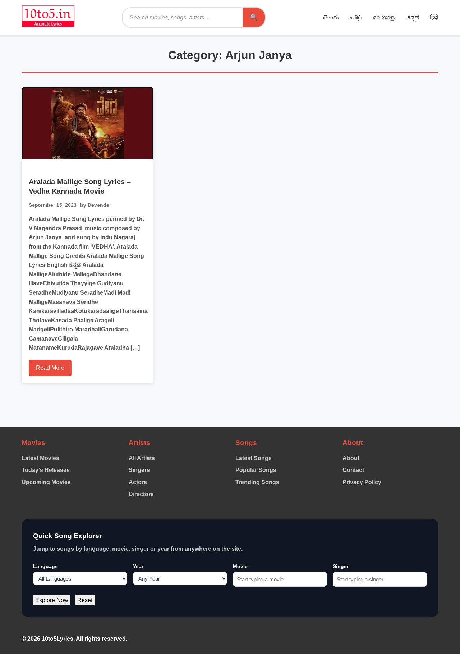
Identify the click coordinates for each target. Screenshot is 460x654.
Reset (84, 600)
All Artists (142, 458)
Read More (50, 368)
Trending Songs (257, 482)
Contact (353, 470)
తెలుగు (331, 17)
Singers (139, 470)
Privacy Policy (361, 482)
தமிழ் (356, 17)
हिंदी (434, 17)
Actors (138, 482)
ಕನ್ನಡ (413, 17)
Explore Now (51, 600)
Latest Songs (253, 458)
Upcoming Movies (46, 482)
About (350, 458)
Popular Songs (255, 470)
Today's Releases (46, 470)
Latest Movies (40, 458)
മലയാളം (384, 17)
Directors (141, 494)
